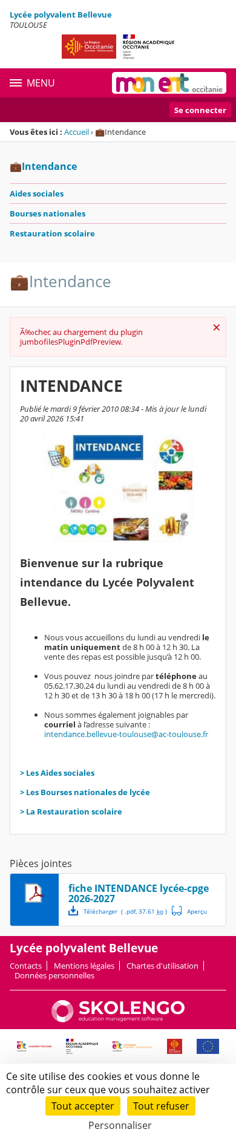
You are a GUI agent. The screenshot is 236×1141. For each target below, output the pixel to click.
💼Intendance (43, 166)
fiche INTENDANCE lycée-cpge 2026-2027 (138, 893)
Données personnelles (54, 975)
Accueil (76, 131)
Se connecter (200, 110)
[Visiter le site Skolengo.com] (118, 1019)
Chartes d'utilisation (162, 965)
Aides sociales (37, 193)
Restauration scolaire (52, 233)
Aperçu (189, 910)
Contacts (26, 965)
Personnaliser (120, 1125)
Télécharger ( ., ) (125, 911)
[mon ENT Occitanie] (169, 82)
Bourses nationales (47, 213)
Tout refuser (161, 1106)
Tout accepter (82, 1106)
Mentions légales (84, 965)
